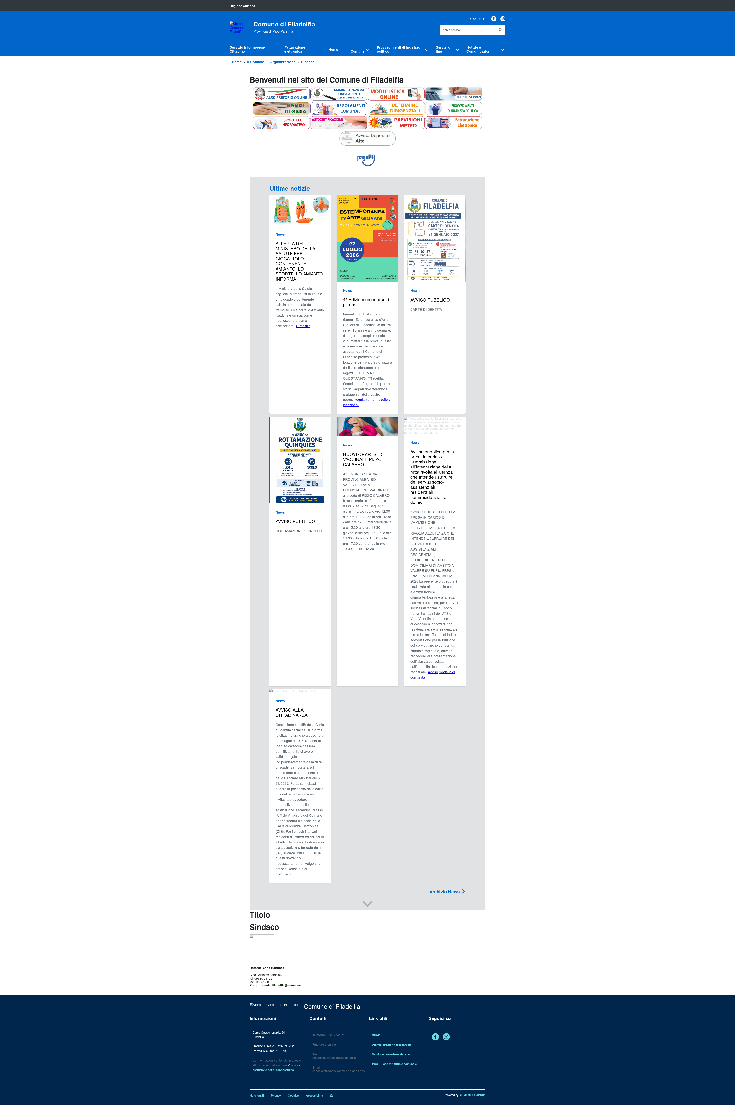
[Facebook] (493, 18)
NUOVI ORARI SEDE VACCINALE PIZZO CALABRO (364, 459)
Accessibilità (314, 1095)
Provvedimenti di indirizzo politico (399, 49)
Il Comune (358, 49)
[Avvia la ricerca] (500, 30)
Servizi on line (444, 49)
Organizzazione (283, 61)
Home (333, 49)
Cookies (293, 1095)
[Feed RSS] (331, 1095)
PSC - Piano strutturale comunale (394, 1064)
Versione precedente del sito (391, 1054)
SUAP (376, 1035)
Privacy (276, 1095)
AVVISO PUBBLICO (430, 300)
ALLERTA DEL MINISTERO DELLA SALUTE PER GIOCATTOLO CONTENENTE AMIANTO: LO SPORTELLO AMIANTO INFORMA (299, 261)
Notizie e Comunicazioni (478, 49)
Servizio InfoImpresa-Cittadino (247, 49)
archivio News (445, 891)
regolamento (364, 399)
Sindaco (308, 61)
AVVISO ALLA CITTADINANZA (292, 712)
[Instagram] (502, 18)
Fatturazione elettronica (294, 49)
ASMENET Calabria (472, 1095)
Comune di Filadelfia (284, 27)
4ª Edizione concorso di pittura (366, 301)
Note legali (257, 1095)
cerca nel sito (451, 30)
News (280, 234)
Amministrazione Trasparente (392, 1044)
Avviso (433, 671)
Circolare (303, 325)
